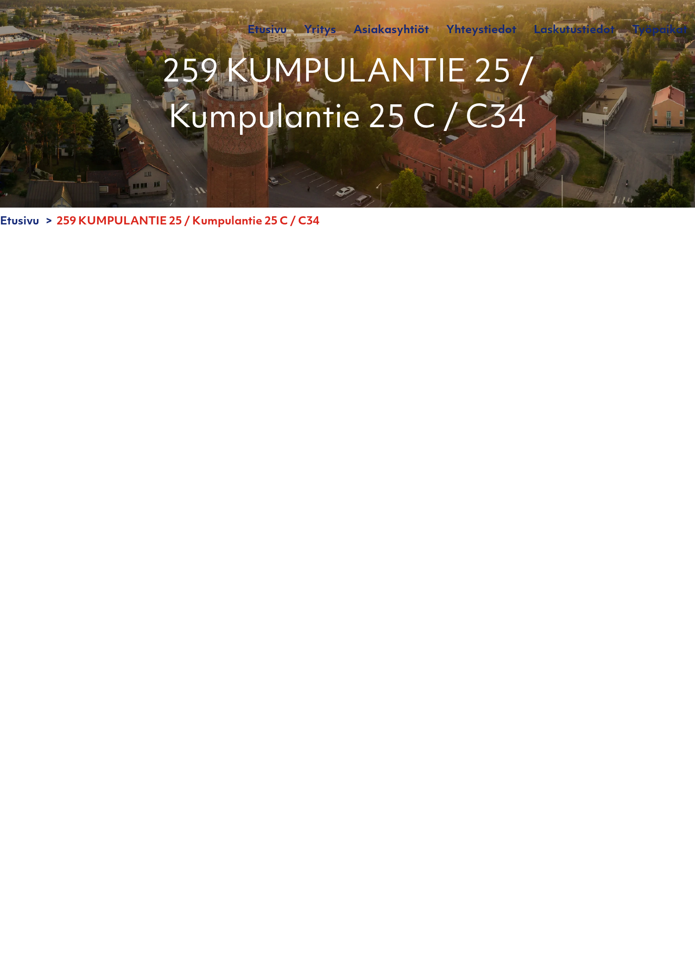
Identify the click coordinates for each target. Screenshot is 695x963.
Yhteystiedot (481, 30)
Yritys (320, 30)
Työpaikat (659, 30)
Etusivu (267, 30)
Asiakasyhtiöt (391, 30)
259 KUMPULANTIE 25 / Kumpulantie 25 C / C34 (187, 221)
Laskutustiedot (574, 30)
